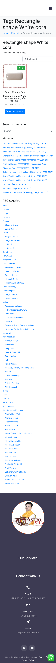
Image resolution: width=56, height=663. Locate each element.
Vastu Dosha (8, 402)
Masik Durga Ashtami (14, 441)
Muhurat (6, 302)
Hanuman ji (7, 256)
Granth (5, 233)
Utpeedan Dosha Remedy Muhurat (19, 329)
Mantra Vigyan (9, 290)
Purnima (8, 379)
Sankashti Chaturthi (13, 464)
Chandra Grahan (12, 225)
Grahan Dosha (11, 275)
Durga (5, 213)
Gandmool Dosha (12, 271)
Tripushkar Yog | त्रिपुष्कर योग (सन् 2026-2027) (21, 168)
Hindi (9, 244)
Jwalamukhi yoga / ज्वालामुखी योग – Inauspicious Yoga (24, 164)
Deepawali (9, 348)
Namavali (7, 333)
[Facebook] (24, 648)
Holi (6, 360)
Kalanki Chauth (11, 425)
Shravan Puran (11, 476)
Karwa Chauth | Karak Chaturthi (18, 433)
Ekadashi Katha (11, 422)
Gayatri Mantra (11, 298)
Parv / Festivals (9, 337)
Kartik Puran (10, 429)
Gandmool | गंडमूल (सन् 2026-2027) (17, 188)
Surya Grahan (11, 229)
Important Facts (9, 260)
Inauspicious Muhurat (14, 317)
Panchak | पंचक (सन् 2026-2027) (16, 184)
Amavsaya (9, 344)
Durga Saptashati (12, 240)
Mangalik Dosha (11, 279)
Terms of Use (44, 657)
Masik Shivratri (11, 449)
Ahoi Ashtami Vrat (12, 414)
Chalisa (6, 209)
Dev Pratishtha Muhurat (17, 310)
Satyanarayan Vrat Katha (15, 472)
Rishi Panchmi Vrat (13, 460)
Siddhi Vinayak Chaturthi (15, 479)
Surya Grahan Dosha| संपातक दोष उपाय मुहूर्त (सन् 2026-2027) (26, 160)
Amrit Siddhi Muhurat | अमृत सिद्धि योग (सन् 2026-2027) (24, 152)
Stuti (5, 395)
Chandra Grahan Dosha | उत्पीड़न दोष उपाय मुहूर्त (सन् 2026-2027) (28, 156)
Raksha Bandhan (12, 383)
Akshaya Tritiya (11, 341)
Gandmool (9, 314)
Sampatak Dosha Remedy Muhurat (20, 325)
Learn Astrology (9, 286)
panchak (8, 321)
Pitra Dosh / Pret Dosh (14, 283)
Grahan (6, 221)
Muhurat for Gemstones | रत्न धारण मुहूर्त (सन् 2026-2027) (25, 192)
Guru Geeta (7, 252)
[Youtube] (32, 648)
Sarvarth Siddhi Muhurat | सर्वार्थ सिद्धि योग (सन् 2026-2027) (26, 143)
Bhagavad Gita (11, 236)
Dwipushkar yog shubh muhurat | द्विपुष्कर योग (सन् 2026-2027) (28, 172)
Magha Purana (11, 437)
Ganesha (6, 217)
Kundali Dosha (9, 263)
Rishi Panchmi (11, 387)
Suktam (6, 398)
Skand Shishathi (12, 483)
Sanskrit (10, 248)
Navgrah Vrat (10, 452)
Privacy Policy (28, 660)
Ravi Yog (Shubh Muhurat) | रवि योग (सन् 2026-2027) (24, 147)
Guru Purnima (10, 356)
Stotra (5, 391)
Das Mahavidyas (14, 375)
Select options (16, 111)
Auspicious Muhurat (13, 306)
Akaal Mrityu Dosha (13, 267)
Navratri (8, 371)
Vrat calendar (8, 406)
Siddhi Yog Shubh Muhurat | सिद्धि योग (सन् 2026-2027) (25, 176)
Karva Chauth (11, 364)
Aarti (5, 206)
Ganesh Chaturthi (12, 352)
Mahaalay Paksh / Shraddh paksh (19, 368)
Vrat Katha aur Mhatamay (13, 410)
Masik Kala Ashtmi (12, 445)
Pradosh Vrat (10, 456)
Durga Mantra (11, 294)
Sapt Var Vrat (10, 468)
